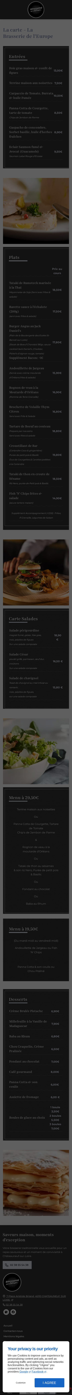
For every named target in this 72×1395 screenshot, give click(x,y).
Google (23, 1371)
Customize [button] (21, 1383)
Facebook (38, 1371)
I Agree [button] (49, 1383)
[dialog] (36, 1366)
